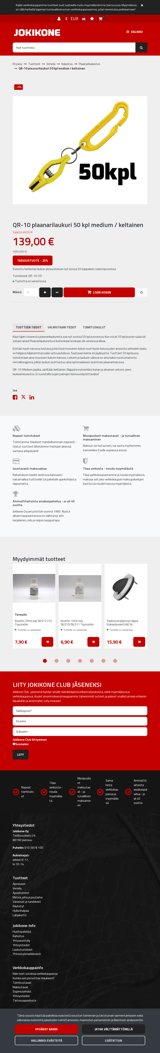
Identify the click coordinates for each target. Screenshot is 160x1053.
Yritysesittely (21, 940)
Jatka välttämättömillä (114, 1029)
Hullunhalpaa (21, 910)
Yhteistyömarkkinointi (27, 954)
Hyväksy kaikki (46, 1029)
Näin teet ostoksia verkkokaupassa (35, 973)
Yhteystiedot (21, 945)
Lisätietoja (113, 1040)
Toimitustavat (22, 982)
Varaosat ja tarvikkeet (27, 901)
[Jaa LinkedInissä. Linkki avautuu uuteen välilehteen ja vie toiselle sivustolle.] (33, 398)
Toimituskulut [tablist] (94, 327)
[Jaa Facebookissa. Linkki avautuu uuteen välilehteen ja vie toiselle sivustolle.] (17, 398)
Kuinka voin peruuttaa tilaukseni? (33, 978)
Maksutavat (20, 987)
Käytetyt (18, 906)
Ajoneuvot (19, 884)
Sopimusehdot (22, 991)
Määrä (17, 292)
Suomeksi (21, 744)
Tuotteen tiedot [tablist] (28, 327)
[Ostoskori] (100, 18)
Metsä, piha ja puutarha (28, 897)
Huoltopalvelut (22, 931)
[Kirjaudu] (59, 18)
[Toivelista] (92, 18)
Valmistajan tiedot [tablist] (62, 327)
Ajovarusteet (21, 893)
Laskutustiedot (23, 949)
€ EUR (73, 18)
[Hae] (141, 47)
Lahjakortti (20, 915)
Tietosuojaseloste (24, 1000)
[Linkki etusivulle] (37, 32)
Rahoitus (18, 936)
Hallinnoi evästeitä (46, 1040)
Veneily (17, 888)
